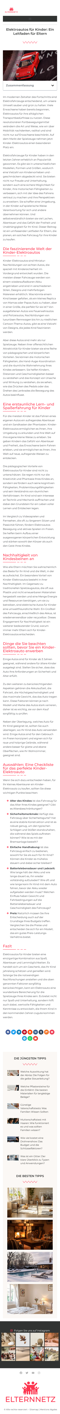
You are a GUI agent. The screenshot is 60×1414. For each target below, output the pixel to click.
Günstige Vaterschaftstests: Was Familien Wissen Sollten (34, 1108)
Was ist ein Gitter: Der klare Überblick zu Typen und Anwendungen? (34, 1160)
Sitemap (34, 1409)
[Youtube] (33, 1373)
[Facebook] (21, 1373)
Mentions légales (48, 1409)
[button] (30, 19)
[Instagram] (39, 1373)
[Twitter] (27, 1373)
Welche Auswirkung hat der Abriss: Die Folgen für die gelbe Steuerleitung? (35, 1075)
